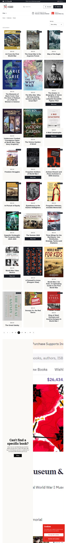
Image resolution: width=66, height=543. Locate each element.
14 (13, 332)
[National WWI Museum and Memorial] (8, 7)
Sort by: (52, 21)
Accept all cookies (53, 534)
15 (16, 332)
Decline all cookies (53, 539)
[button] (58, 6)
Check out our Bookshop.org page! (33, 1)
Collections (9, 18)
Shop (17, 455)
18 (26, 332)
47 (31, 332)
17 (22, 332)
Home (4, 18)
